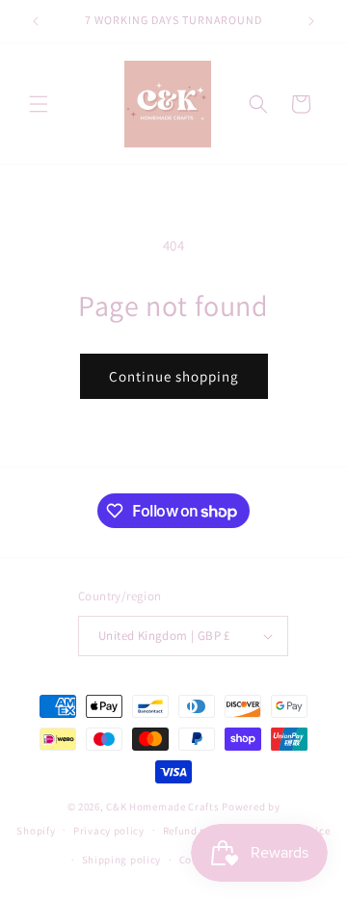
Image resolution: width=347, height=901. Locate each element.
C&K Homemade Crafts (162, 806)
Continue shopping (174, 376)
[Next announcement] (311, 21)
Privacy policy (109, 830)
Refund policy (197, 830)
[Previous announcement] (35, 21)
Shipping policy (122, 859)
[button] (38, 104)
